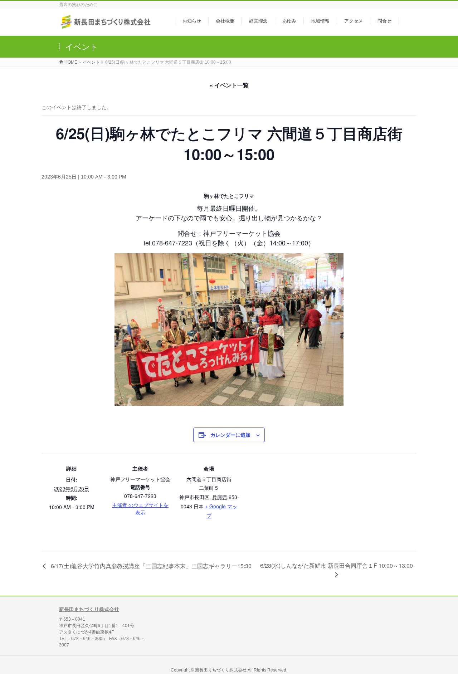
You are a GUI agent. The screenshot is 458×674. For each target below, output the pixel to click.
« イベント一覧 (229, 85)
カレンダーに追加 (230, 434)
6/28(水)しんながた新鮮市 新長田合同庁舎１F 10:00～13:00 (336, 565)
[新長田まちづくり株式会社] (106, 26)
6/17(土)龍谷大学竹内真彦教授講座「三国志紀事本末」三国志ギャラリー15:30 (150, 566)
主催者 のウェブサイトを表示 (140, 508)
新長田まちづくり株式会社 (89, 609)
